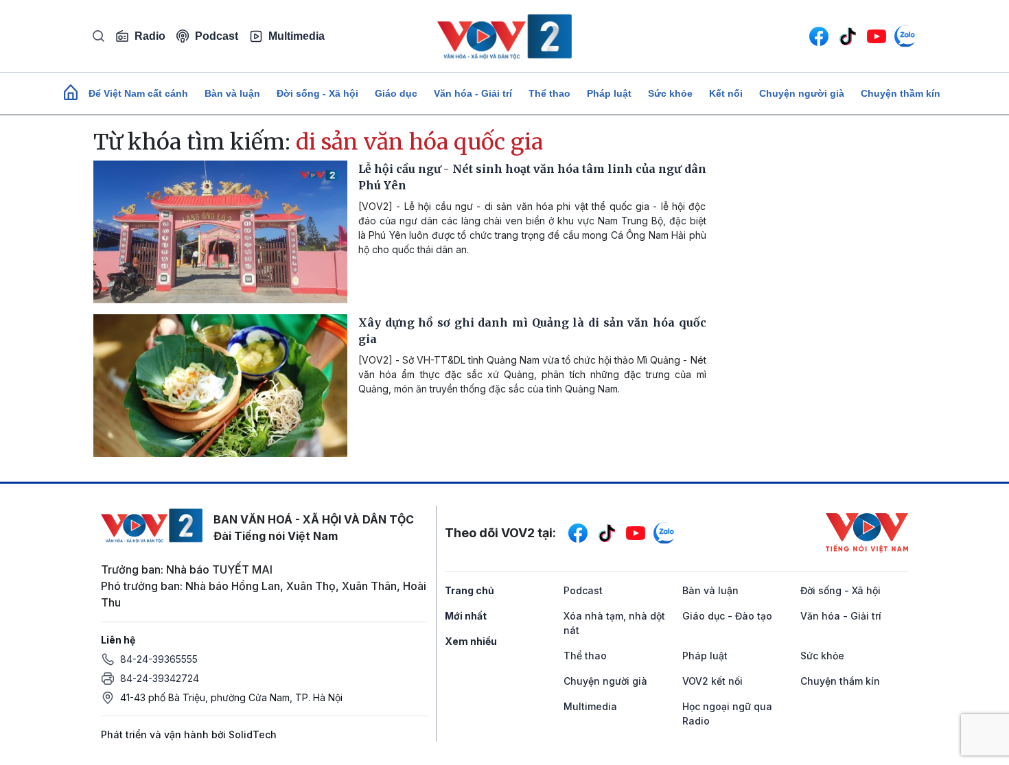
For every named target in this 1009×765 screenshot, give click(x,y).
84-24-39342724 (159, 678)
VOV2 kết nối (712, 681)
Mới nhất (466, 616)
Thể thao (549, 93)
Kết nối (726, 93)
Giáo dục (396, 93)
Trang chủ (469, 590)
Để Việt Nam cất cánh (138, 93)
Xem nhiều (471, 641)
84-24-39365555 (159, 659)
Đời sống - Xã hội (317, 93)
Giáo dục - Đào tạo (727, 616)
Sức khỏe (670, 93)
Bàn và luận (232, 93)
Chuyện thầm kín (900, 93)
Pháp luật (609, 93)
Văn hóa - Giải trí (473, 93)
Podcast (216, 36)
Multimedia (296, 36)
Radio (150, 36)
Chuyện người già (801, 93)
